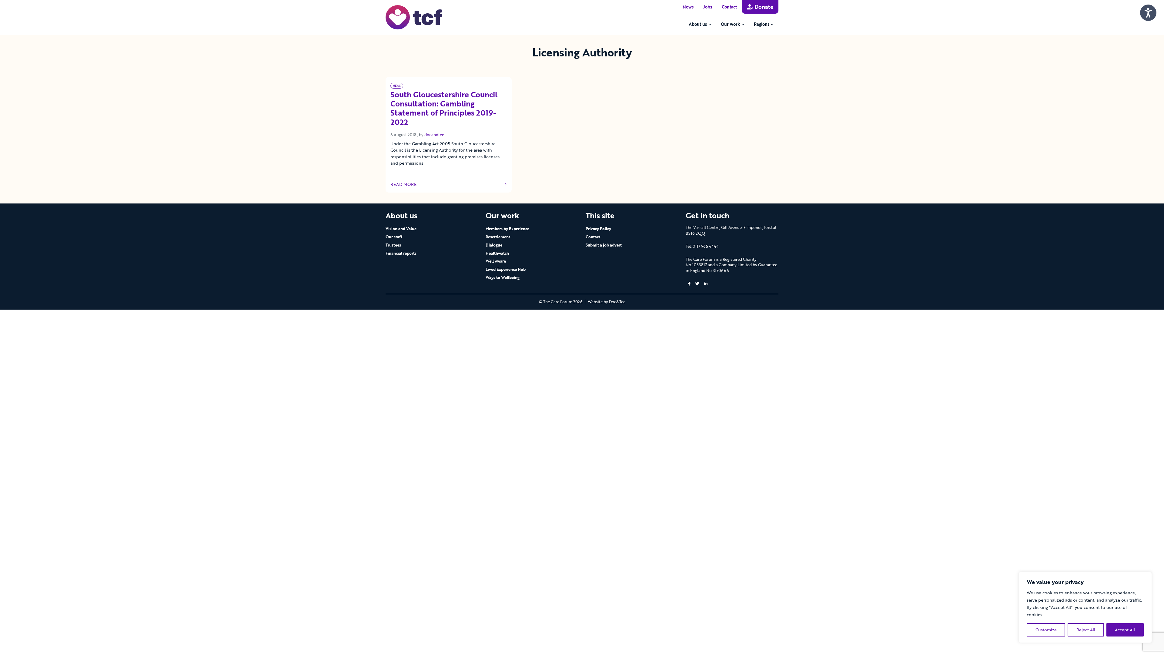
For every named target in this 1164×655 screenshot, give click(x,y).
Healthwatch (497, 253)
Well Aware (496, 261)
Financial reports (401, 253)
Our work (730, 24)
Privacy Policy (598, 228)
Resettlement (498, 237)
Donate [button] (763, 7)
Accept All (1125, 629)
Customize (1046, 629)
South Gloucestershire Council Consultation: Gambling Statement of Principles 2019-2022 (443, 109)
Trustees (393, 245)
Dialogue (494, 245)
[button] (689, 284)
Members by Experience (507, 228)
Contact (729, 7)
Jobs (707, 7)
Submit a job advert (604, 245)
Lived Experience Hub (506, 269)
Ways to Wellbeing (503, 277)
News (688, 7)
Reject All (1085, 629)
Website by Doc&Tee (606, 301)
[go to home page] (414, 17)
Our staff (394, 237)
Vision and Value (401, 228)
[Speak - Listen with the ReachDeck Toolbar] (1148, 13)
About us (698, 24)
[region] (1085, 607)
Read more (408, 184)
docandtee (434, 134)
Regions (761, 24)
